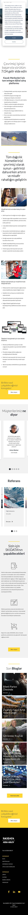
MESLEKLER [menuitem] (5, 882)
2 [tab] (12, 469)
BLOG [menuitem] (3, 858)
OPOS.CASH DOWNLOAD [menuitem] (8, 866)
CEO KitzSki (14, 452)
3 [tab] (14, 469)
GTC (11, 903)
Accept (14, 37)
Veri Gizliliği (6, 903)
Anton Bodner (14, 450)
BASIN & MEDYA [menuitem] (6, 879)
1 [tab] (10, 468)
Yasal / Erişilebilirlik (17, 903)
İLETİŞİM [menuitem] (4, 877)
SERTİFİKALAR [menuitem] (5, 861)
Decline (14, 41)
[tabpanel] (14, 442)
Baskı (14, 905)
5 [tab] (19, 469)
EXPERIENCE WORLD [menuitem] (7, 864)
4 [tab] (16, 469)
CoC (23, 903)
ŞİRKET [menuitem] (4, 874)
